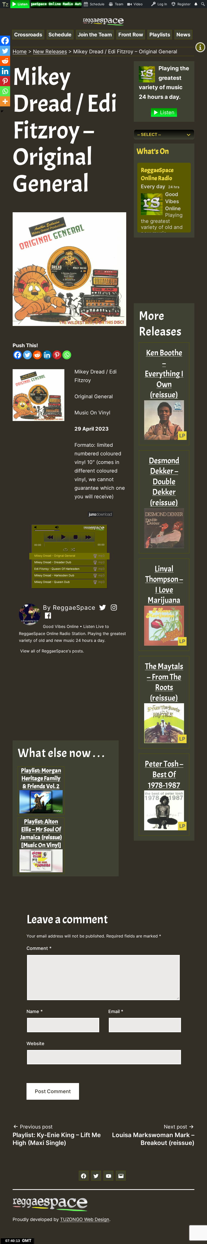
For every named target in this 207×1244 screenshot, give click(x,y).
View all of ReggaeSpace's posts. (52, 650)
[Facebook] (17, 354)
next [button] (88, 537)
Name (35, 1011)
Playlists (159, 35)
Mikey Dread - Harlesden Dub (54, 575)
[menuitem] (5, 4)
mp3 (101, 555)
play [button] (63, 537)
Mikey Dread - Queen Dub (52, 582)
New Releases (50, 52)
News (183, 35)
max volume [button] (57, 527)
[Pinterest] (57, 354)
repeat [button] (65, 549)
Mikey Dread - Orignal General (54, 555)
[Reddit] (37, 354)
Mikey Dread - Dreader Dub (52, 562)
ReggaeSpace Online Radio (157, 174)
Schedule (59, 35)
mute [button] (36, 527)
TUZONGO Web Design (84, 1219)
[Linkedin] (47, 354)
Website (35, 1043)
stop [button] (75, 537)
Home (20, 52)
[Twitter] (27, 354)
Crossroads (28, 35)
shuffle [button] (73, 549)
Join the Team (95, 35)
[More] (5, 101)
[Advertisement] (69, 697)
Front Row (130, 35)
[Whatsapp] (66, 354)
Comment (39, 948)
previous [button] (50, 537)
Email (115, 1011)
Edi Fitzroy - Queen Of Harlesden (57, 569)
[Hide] (2, 111)
